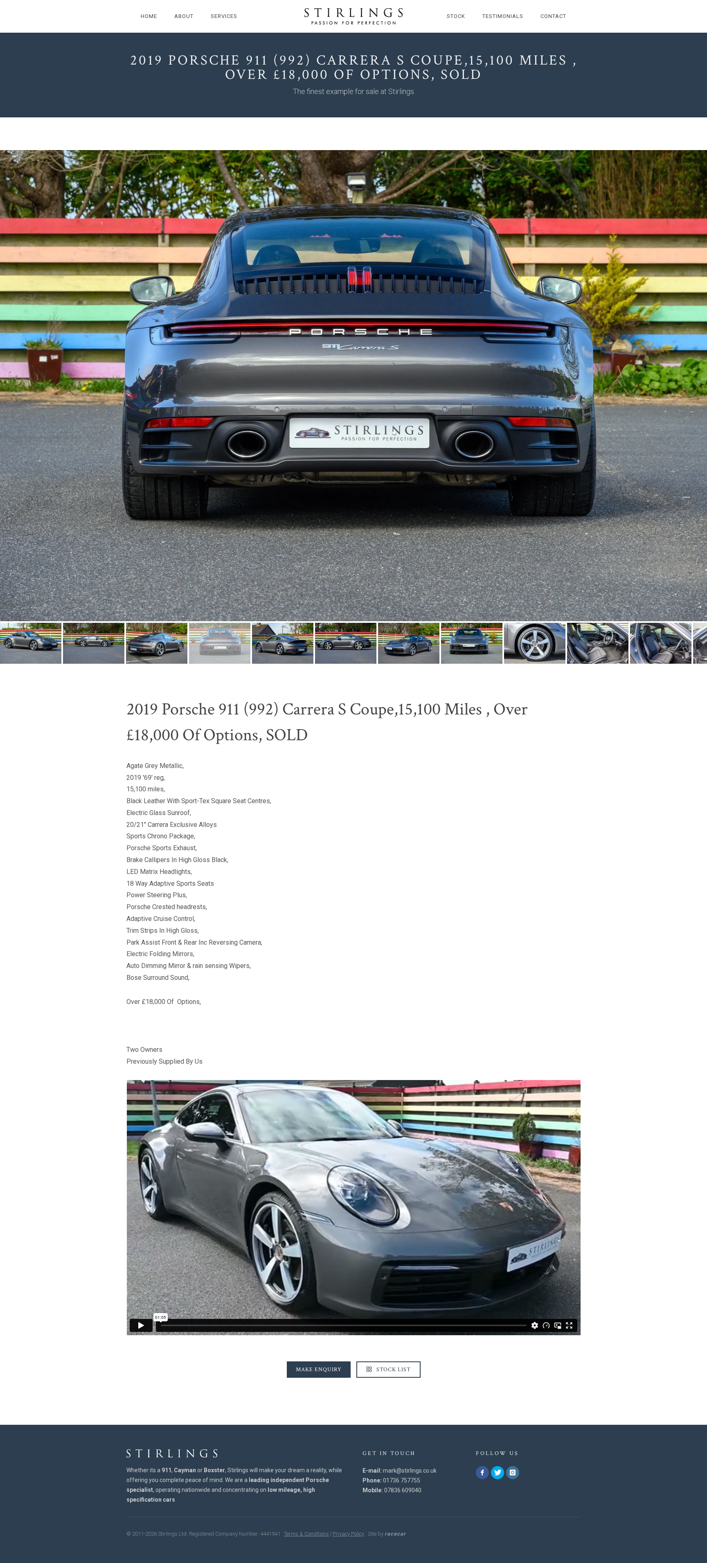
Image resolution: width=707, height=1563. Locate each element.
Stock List (393, 1369)
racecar (395, 1534)
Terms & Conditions (306, 1534)
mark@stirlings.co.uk (410, 1470)
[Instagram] (512, 1472)
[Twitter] (497, 1472)
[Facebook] (482, 1472)
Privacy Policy (348, 1534)
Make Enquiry (319, 1369)
